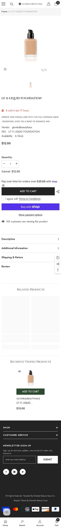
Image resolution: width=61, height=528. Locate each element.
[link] (16, 341)
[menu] (3, 4)
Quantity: (7, 157)
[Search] (12, 4)
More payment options (30, 215)
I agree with (11, 198)
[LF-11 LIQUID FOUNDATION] (30, 377)
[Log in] (48, 4)
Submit (47, 459)
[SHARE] (57, 191)
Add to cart (28, 191)
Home (4, 11)
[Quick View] (19, 371)
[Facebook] (6, 472)
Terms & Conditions (30, 199)
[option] (30, 44)
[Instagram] (14, 472)
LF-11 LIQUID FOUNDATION (24, 403)
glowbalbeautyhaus (22, 127)
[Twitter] (23, 472)
